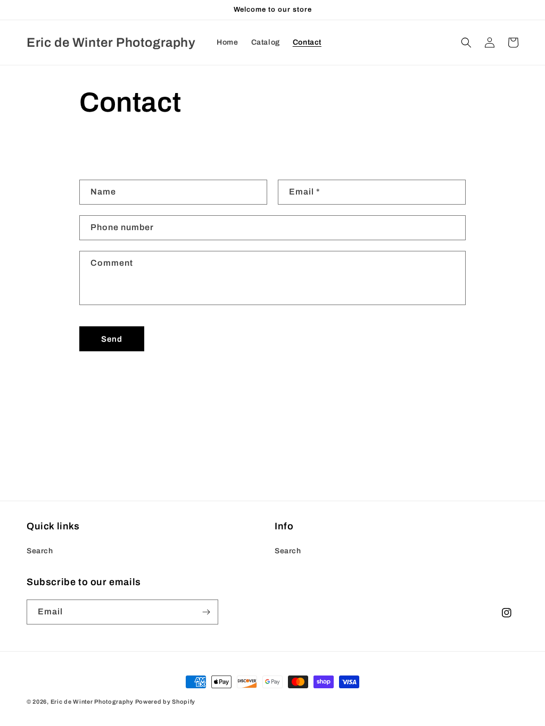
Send (111, 339)
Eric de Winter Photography (92, 701)
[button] (466, 42)
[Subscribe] (206, 612)
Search (40, 551)
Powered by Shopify (165, 701)
